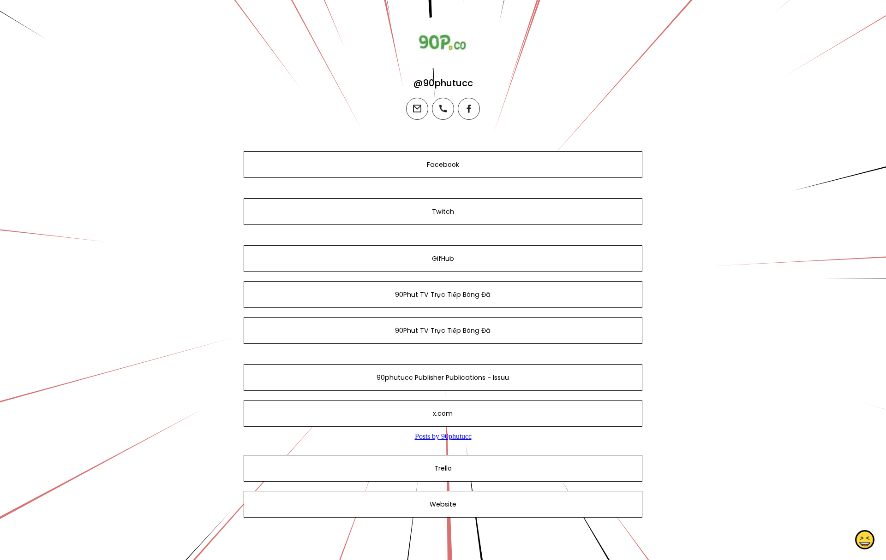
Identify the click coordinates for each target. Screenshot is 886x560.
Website (443, 504)
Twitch (443, 211)
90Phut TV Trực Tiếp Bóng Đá (443, 294)
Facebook (443, 164)
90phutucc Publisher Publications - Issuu (443, 377)
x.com (443, 413)
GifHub (443, 258)
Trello (443, 468)
